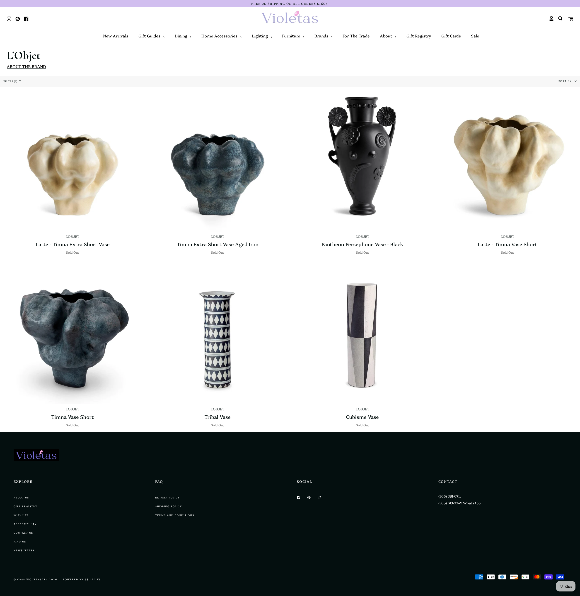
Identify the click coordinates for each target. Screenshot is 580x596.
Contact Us (23, 532)
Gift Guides (150, 35)
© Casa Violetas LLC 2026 (35, 579)
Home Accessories (220, 35)
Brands (321, 35)
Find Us (20, 541)
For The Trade (356, 35)
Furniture (291, 35)
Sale (475, 35)
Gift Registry (418, 35)
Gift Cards (451, 35)
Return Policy (167, 497)
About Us (21, 497)
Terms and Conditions (174, 515)
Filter (10, 81)
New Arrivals (115, 35)
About (386, 35)
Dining (181, 35)
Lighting (260, 35)
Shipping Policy (168, 506)
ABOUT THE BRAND (26, 66)
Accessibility (25, 524)
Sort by (565, 80)
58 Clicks (93, 579)
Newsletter (24, 550)
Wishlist (21, 515)
